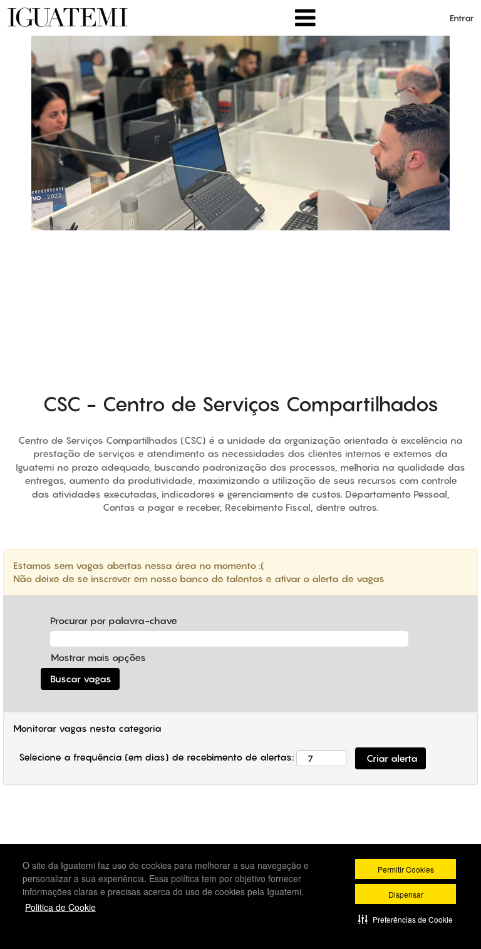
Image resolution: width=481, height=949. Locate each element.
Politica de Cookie (60, 907)
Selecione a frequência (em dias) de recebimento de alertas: (156, 756)
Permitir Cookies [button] (406, 869)
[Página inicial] (69, 17)
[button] (405, 919)
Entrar (462, 18)
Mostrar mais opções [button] (98, 657)
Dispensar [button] (405, 894)
